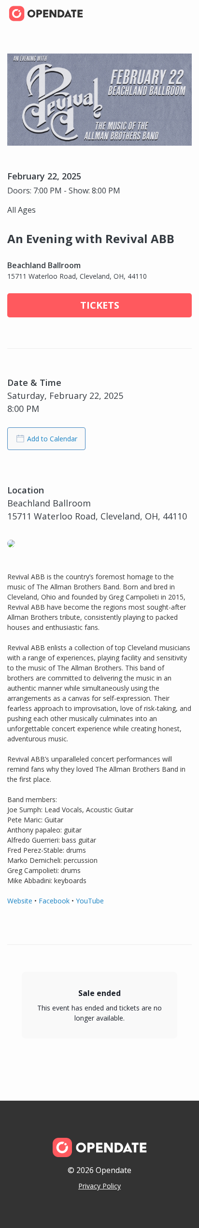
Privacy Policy (99, 1185)
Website (19, 900)
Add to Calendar (52, 438)
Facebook (54, 900)
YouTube (90, 900)
